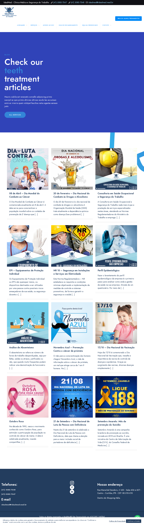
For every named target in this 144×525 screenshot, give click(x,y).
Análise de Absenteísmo (21, 347)
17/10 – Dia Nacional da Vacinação (116, 347)
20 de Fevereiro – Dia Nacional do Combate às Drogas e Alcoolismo (71, 195)
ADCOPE (93, 516)
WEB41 (102, 516)
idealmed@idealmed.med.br (101, 2)
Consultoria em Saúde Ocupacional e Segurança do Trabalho (116, 195)
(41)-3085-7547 (60, 2)
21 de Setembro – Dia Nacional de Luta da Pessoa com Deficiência (71, 423)
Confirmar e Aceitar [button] (133, 521)
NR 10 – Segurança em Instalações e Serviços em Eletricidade (71, 272)
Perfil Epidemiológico (108, 270)
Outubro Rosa (16, 421)
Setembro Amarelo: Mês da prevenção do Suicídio (112, 423)
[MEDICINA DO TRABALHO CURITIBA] (9, 12)
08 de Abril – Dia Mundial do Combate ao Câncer (24, 195)
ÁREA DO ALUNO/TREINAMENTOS (128, 18)
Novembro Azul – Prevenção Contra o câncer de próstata (68, 349)
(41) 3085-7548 (77, 2)
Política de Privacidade (117, 521)
